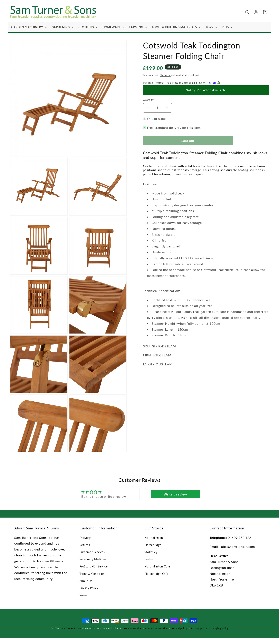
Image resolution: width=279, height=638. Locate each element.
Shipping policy (220, 628)
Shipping (165, 74)
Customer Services (92, 552)
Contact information (156, 628)
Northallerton (153, 537)
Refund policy (179, 628)
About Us (85, 581)
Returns (84, 545)
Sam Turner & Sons (70, 628)
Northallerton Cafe (157, 566)
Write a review (175, 494)
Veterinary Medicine (93, 559)
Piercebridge (152, 545)
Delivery (85, 537)
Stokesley (150, 552)
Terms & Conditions (92, 573)
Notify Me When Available (206, 90)
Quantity (148, 99)
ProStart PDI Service (93, 566)
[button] (28, 27)
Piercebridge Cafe (156, 573)
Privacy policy (199, 628)
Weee (83, 595)
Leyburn (149, 559)
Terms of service (132, 628)
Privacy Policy (88, 588)
